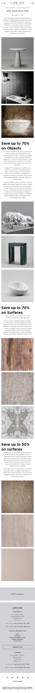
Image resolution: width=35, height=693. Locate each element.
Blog (17, 633)
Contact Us (17, 647)
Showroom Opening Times (17, 637)
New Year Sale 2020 (24, 7)
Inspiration (17, 635)
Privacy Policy (17, 640)
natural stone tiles (14, 27)
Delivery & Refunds (17, 639)
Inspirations (13, 7)
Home (7, 7)
